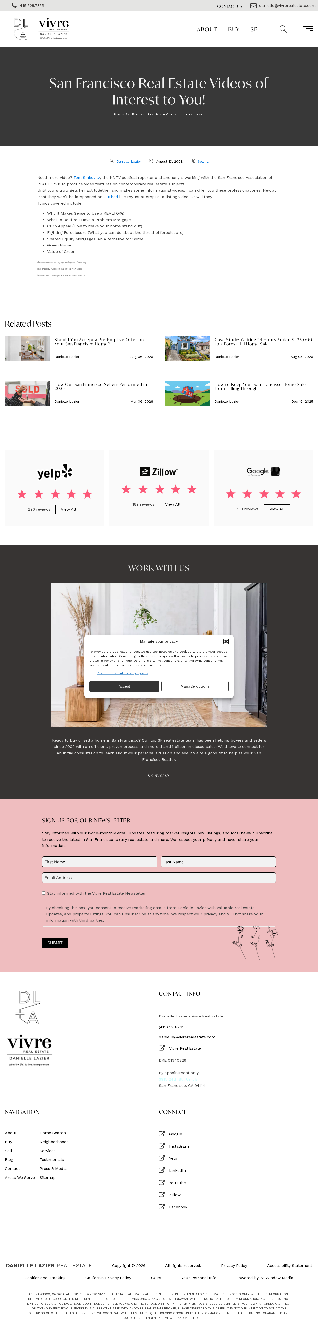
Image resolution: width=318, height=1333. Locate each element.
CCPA (156, 1278)
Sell (257, 29)
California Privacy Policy (108, 1278)
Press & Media (53, 1169)
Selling (203, 161)
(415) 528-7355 (173, 1027)
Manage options (195, 686)
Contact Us (229, 6)
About (207, 29)
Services (48, 1151)
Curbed (111, 196)
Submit (55, 943)
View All (68, 509)
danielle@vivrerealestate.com (187, 1037)
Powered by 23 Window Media (264, 1278)
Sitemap (48, 1178)
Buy (234, 29)
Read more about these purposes (122, 673)
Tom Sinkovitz (86, 177)
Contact (12, 1169)
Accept (124, 686)
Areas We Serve (20, 1178)
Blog (117, 114)
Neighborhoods (54, 1142)
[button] (226, 641)
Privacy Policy (234, 1266)
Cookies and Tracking (45, 1278)
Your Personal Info (198, 1278)
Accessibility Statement (289, 1266)
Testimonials (52, 1160)
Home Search (53, 1133)
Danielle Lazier (129, 161)
